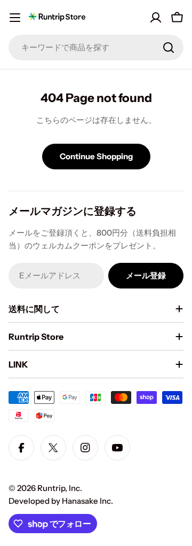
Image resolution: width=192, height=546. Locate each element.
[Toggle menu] (15, 17)
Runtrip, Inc (58, 488)
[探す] (168, 47)
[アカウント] (155, 17)
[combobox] (96, 47)
